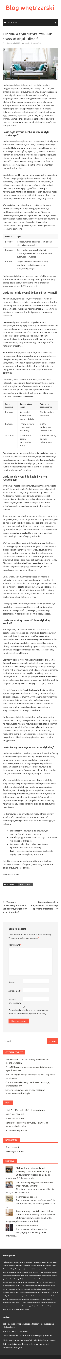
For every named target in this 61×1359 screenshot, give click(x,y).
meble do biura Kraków (15, 1289)
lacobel (41, 1286)
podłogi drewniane (52, 1292)
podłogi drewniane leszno (11, 1296)
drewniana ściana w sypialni (30, 1272)
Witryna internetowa (15, 1001)
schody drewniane (50, 1302)
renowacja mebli (21, 1302)
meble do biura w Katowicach (32, 1289)
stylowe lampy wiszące (29, 1306)
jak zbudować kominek (29, 1279)
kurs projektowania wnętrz (11, 1286)
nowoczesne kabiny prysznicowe (35, 1292)
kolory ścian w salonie (15, 1282)
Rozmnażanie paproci (16, 1130)
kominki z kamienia (29, 1282)
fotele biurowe (19, 1275)
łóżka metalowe (42, 1306)
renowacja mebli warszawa (35, 1302)
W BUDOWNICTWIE (15, 1118)
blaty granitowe (36, 1265)
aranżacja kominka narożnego (23, 1262)
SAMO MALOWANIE (15, 1114)
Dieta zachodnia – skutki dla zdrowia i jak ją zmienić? (28, 1335)
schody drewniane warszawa (12, 1306)
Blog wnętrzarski (30, 7)
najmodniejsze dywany (17, 1292)
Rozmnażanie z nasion (27, 1225)
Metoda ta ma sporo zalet (15, 1331)
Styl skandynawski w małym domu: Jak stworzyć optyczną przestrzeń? (44, 905)
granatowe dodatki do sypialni (12, 1279)
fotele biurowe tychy (31, 1275)
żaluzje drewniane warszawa (19, 1309)
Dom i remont (25, 884)
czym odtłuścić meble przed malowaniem (38, 1269)
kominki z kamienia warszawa (45, 1282)
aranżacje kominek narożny (41, 1262)
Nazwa (12, 982)
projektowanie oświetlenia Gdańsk (31, 1299)
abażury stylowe (8, 1262)
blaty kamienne (46, 1265)
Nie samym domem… (16, 1151)
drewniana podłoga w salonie (12, 1272)
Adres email (15, 990)
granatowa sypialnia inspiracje (47, 1275)
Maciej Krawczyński (33, 43)
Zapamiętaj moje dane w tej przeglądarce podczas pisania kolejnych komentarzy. (29, 1012)
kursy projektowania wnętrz (30, 1286)
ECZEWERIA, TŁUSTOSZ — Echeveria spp (25, 1110)
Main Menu (13, 22)
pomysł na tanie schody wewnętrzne (31, 1296)
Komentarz (15, 944)
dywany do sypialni (46, 1272)
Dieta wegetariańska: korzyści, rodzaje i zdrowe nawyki (29, 1340)
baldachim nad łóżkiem (23, 1265)
